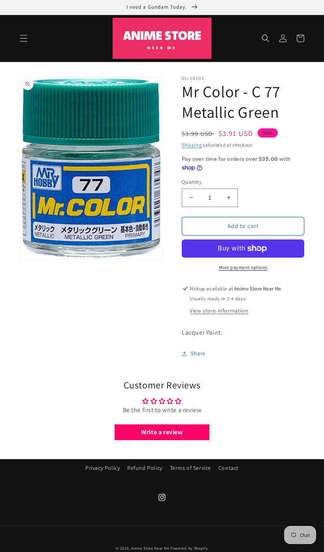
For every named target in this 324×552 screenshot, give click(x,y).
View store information (219, 310)
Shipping (192, 145)
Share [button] (198, 353)
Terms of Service (190, 467)
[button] (23, 38)
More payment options (243, 267)
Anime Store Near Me (150, 548)
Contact (229, 467)
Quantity (192, 182)
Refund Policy (144, 467)
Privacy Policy (102, 467)
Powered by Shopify (189, 548)
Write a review (162, 432)
